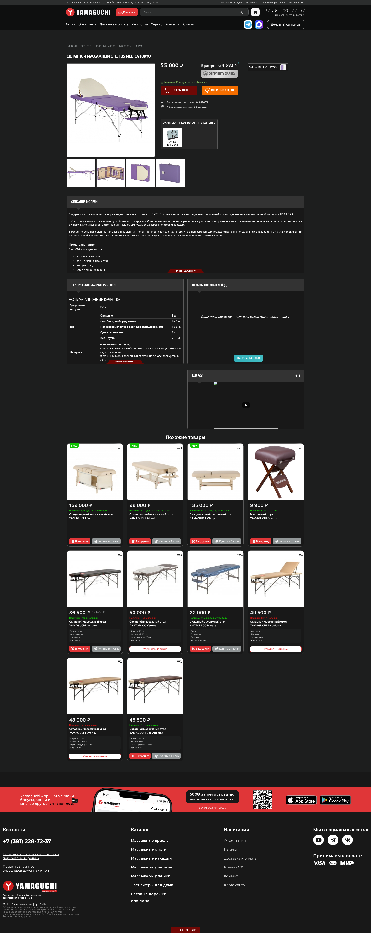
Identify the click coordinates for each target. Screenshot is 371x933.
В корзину (81, 541)
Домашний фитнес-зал (286, 24)
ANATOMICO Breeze (203, 625)
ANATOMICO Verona (142, 625)
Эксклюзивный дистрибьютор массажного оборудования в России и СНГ (262, 2)
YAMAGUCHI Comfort (264, 518)
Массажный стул (261, 514)
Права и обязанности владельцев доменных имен (26, 868)
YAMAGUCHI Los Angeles (146, 732)
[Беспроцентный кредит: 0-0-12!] (238, 63)
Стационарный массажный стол (91, 514)
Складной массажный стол (87, 621)
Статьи (188, 24)
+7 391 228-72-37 (285, 10)
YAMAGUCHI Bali (80, 518)
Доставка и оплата (114, 24)
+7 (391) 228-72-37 (27, 841)
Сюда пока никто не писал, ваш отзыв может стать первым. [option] (246, 316)
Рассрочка (140, 24)
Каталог (231, 849)
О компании (87, 24)
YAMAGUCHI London (83, 625)
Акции (70, 24)
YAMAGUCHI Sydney (82, 732)
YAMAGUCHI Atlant (142, 518)
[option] (246, 405)
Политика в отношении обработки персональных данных (31, 856)
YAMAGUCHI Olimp (202, 518)
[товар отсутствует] (255, 12)
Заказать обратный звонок (290, 15)
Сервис (156, 24)
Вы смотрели (186, 930)
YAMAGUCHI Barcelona (265, 625)
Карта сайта (234, 885)
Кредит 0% (233, 867)
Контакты (172, 24)
